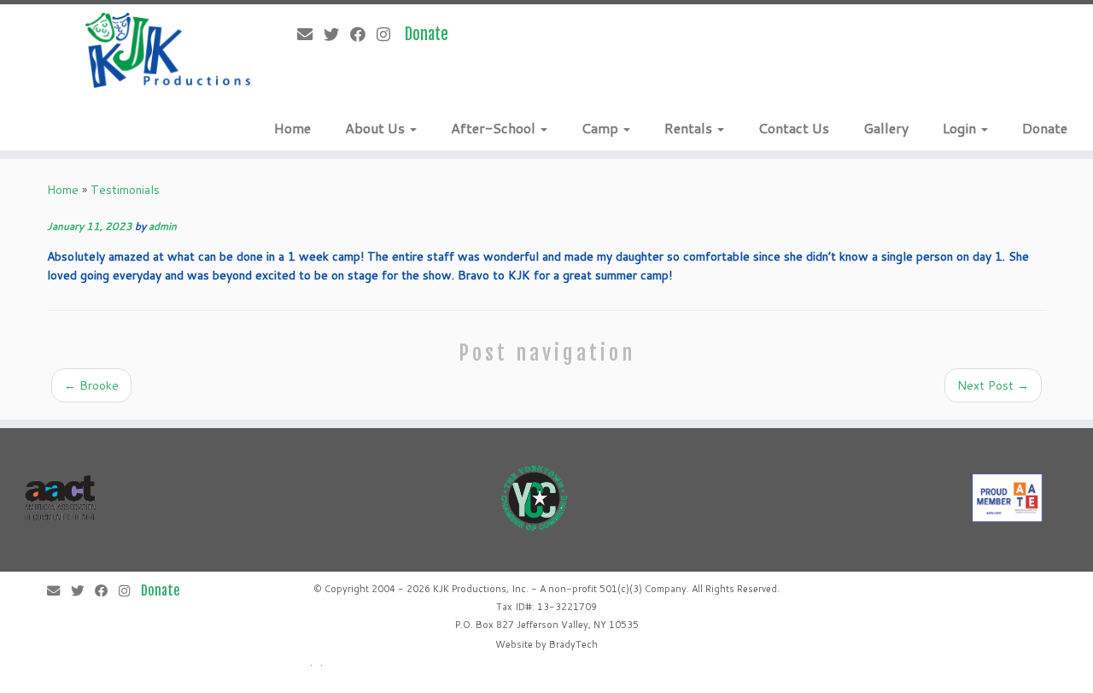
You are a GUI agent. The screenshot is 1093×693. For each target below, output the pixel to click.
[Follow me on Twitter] (337, 34)
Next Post (993, 385)
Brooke (91, 385)
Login (961, 128)
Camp (602, 128)
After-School (495, 128)
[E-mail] (310, 34)
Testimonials (125, 189)
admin (163, 226)
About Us (376, 128)
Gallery (886, 128)
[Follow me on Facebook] (363, 34)
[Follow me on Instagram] (389, 34)
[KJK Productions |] (168, 50)
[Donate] (432, 34)
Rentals (690, 128)
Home (292, 128)
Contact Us (793, 128)
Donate (1044, 128)
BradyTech (573, 644)
